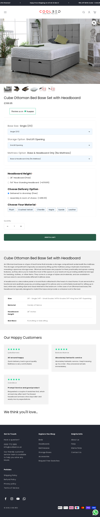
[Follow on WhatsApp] (24, 498)
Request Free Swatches (49, 461)
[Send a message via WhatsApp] (95, 512)
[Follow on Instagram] (11, 498)
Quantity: (7, 221)
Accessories (44, 456)
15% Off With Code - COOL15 (87, 3)
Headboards (44, 444)
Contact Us (76, 452)
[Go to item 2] (16, 89)
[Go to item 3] (25, 89)
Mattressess (44, 448)
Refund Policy (10, 479)
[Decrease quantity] (7, 226)
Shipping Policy (10, 475)
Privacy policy (10, 484)
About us (75, 440)
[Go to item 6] (52, 89)
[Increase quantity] (21, 226)
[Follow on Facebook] (5, 498)
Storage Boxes (45, 452)
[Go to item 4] (34, 89)
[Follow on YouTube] (18, 498)
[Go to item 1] (8, 89)
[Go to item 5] (43, 89)
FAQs (73, 444)
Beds (41, 440)
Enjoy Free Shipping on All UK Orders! (42, 3)
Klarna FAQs (76, 448)
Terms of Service (11, 488)
